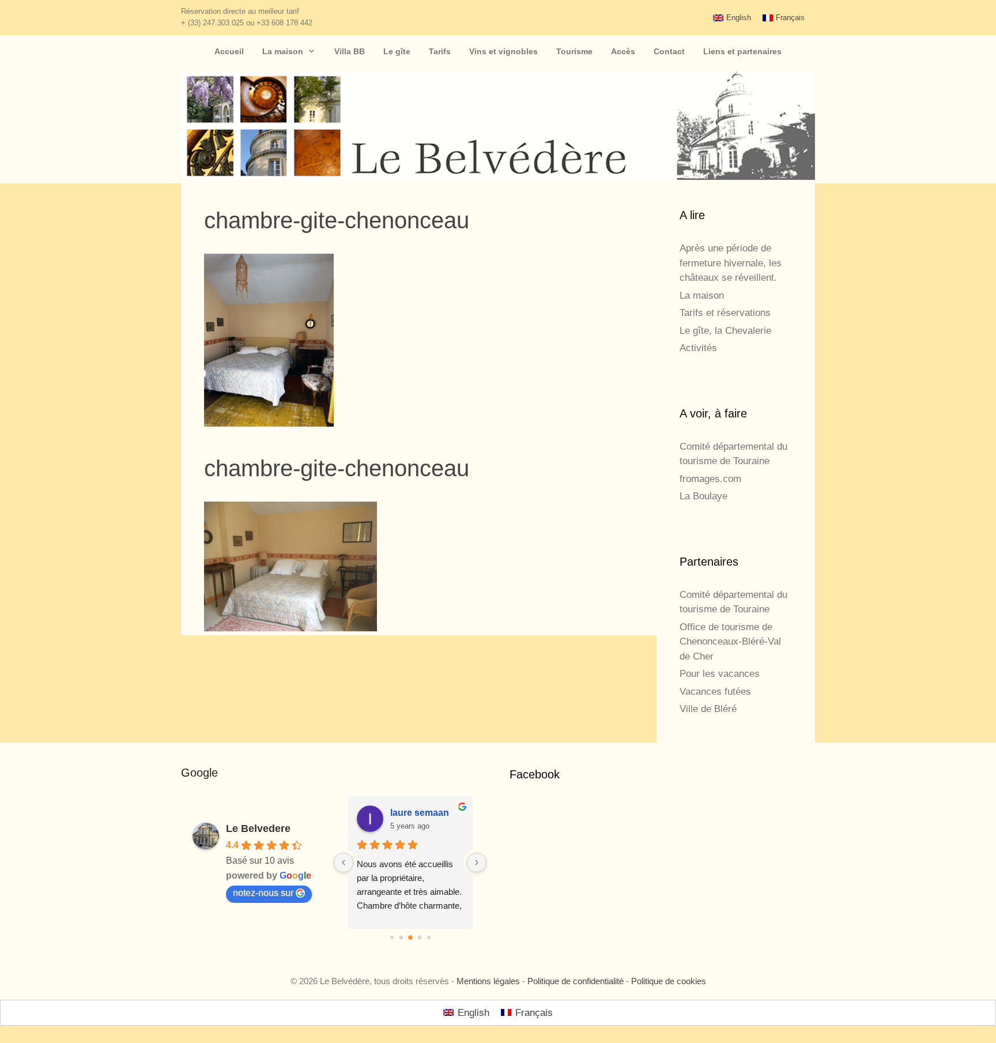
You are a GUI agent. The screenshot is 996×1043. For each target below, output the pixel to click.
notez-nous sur (263, 893)
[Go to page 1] (401, 938)
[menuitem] (732, 17)
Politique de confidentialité (575, 981)
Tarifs (440, 51)
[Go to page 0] (392, 937)
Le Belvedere (258, 828)
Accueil (229, 51)
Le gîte (396, 51)
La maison (282, 51)
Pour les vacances (720, 673)
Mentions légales (488, 981)
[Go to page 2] (410, 937)
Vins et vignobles (503, 51)
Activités (698, 347)
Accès (623, 51)
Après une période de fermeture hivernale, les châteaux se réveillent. (731, 263)
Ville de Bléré (708, 708)
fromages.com (710, 478)
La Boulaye (703, 496)
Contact (669, 51)
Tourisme (574, 51)
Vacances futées (715, 691)
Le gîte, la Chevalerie (725, 330)
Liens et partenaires (742, 51)
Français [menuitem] (790, 17)
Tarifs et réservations (725, 312)
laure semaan (419, 813)
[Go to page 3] (419, 938)
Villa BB (349, 51)
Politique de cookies (668, 981)
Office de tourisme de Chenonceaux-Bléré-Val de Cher (730, 642)
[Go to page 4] (429, 937)
